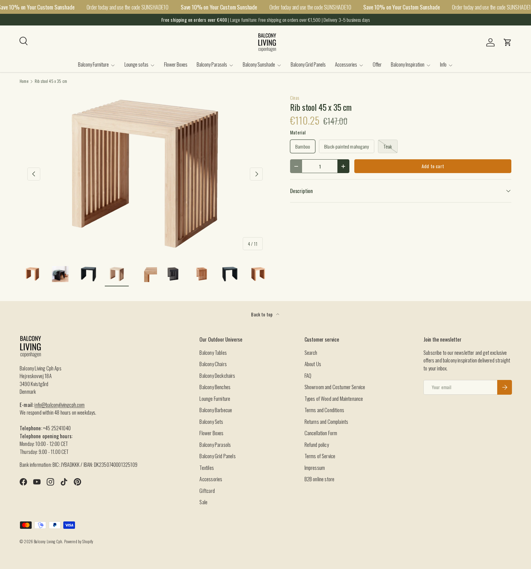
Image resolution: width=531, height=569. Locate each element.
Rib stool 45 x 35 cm (51, 81)
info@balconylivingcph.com (59, 404)
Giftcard (206, 490)
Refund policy (317, 444)
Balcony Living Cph (48, 541)
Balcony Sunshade (259, 64)
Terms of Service (320, 456)
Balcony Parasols (212, 64)
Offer (377, 64)
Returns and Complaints (326, 421)
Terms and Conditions (324, 410)
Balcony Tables (212, 352)
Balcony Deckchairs (217, 375)
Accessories (346, 64)
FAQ (308, 375)
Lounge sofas (136, 64)
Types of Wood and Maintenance (334, 398)
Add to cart (433, 166)
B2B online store (320, 479)
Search (311, 352)
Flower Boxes (175, 64)
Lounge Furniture (214, 398)
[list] (145, 174)
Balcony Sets (211, 421)
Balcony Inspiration (407, 64)
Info (443, 64)
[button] (507, 42)
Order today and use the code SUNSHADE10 (127, 6)
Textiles (206, 467)
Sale (203, 502)
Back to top (262, 314)
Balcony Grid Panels (308, 64)
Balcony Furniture (93, 64)
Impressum (315, 467)
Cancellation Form (321, 433)
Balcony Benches (214, 387)
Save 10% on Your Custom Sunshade (219, 7)
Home (24, 81)
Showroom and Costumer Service (335, 387)
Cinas (294, 97)
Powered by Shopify (78, 541)
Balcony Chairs (212, 364)
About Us (313, 364)
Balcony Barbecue (215, 410)
